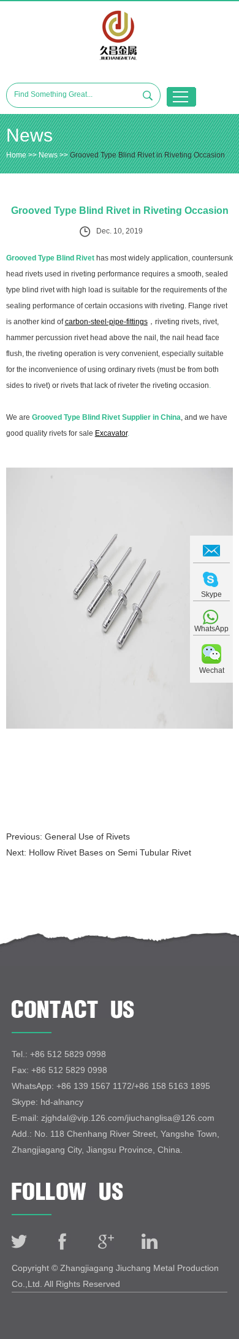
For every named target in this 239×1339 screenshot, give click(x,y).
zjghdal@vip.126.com (82, 1118)
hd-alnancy (61, 1102)
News (48, 155)
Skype (211, 594)
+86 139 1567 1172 (94, 1086)
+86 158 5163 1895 (172, 1086)
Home (16, 155)
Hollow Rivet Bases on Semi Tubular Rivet (110, 852)
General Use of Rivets (87, 836)
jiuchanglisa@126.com (170, 1118)
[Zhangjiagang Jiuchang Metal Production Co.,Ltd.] (119, 35)
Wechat (211, 670)
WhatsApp (211, 628)
